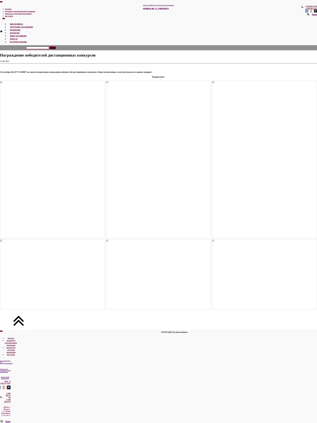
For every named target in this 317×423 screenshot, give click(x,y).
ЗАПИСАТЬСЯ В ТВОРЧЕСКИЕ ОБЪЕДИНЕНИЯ (18, 14)
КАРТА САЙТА (9, 16)
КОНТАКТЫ (8, 9)
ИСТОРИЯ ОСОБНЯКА (18, 42)
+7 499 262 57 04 (311, 6)
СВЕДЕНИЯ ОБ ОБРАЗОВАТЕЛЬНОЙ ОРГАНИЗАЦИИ (20, 11)
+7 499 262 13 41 (311, 8)
